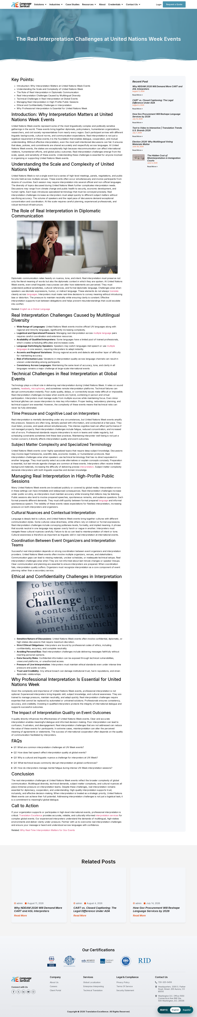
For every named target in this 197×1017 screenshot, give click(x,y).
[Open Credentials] (122, 4)
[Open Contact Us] (139, 4)
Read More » (137, 95)
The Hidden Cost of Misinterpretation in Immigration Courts (164, 158)
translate (114, 291)
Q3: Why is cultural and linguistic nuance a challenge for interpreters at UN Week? (56, 757)
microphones (38, 388)
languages (32, 294)
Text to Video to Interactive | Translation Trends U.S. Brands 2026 (157, 129)
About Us (54, 982)
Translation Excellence (30, 815)
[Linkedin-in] (23, 992)
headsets (25, 388)
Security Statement (125, 990)
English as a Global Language (35, 309)
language (103, 500)
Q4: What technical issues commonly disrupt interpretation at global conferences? (55, 762)
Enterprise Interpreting (93, 986)
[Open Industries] (62, 4)
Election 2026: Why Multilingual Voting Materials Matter (152, 143)
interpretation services (107, 815)
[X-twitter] (18, 992)
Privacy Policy (122, 982)
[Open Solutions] (46, 4)
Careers (53, 986)
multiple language (102, 333)
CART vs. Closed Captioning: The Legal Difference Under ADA (152, 101)
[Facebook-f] (13, 992)
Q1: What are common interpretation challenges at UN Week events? (49, 747)
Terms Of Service (124, 986)
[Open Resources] (95, 4)
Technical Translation (93, 990)
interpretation (87, 466)
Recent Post (140, 81)
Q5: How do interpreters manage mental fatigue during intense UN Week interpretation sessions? (63, 768)
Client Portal (55, 990)
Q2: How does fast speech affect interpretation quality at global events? (50, 752)
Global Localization (92, 982)
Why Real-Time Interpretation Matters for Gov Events (47, 830)
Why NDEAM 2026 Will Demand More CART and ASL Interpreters (157, 87)
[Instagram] (33, 992)
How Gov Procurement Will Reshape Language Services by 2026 (156, 115)
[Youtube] (28, 992)
